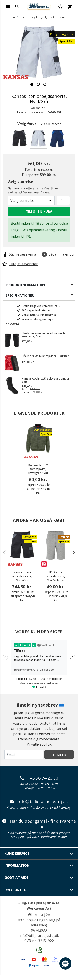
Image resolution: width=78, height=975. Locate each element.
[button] (65, 963)
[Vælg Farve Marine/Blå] (58, 139)
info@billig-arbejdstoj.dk (43, 801)
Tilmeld (59, 754)
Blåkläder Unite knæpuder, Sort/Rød (45, 356)
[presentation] (71, 552)
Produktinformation (25, 285)
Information (17, 865)
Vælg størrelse (20, 181)
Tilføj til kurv (39, 211)
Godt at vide (16, 877)
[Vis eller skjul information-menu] (71, 865)
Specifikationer (20, 295)
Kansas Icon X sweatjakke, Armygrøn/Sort (38, 469)
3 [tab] (44, 84)
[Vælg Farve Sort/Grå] (20, 139)
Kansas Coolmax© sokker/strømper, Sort (46, 380)
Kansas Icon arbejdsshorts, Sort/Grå (22, 576)
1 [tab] (31, 84)
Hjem (12, 17)
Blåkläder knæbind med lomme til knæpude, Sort (43, 335)
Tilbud (22, 17)
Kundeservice (16, 853)
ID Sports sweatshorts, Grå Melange (56, 576)
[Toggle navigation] (7, 6)
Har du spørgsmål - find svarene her (43, 823)
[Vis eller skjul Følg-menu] (71, 889)
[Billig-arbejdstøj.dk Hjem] (39, 6)
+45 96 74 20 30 (43, 778)
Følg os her (15, 889)
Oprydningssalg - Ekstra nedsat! (47, 17)
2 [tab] (38, 84)
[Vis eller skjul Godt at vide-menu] (71, 877)
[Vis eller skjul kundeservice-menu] (71, 853)
